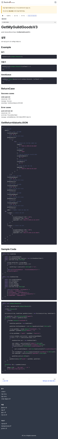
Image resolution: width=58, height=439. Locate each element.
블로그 (2, 412)
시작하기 (3, 391)
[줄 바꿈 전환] (52, 303)
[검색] (55, 2)
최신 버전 (11, 11)
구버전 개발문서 (5, 399)
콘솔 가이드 (4, 396)
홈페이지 (3, 407)
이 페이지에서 (5, 22)
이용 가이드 (4, 394)
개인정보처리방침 (5, 426)
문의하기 (3, 428)
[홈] (2, 16)
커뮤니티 (3, 415)
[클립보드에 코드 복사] (55, 56)
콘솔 (2, 410)
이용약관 (3, 423)
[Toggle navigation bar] (2, 2)
